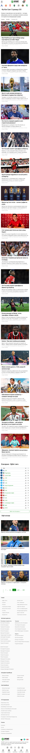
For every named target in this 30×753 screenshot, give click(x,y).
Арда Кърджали (9, 485)
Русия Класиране (4, 639)
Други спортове (20, 612)
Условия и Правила (5, 731)
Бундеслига (4, 614)
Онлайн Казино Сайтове (6, 710)
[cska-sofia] (6, 5)
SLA (6, 488)
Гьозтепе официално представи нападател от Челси (14, 66)
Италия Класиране (5, 630)
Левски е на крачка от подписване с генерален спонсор (13, 583)
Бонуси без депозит (5, 704)
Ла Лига (4, 610)
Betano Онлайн (5, 675)
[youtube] (11, 747)
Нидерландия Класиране (6, 635)
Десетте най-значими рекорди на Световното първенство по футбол (12, 94)
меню (2, 2)
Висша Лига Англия (6, 608)
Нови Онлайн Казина (5, 712)
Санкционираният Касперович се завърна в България (12, 548)
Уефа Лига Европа (21, 606)
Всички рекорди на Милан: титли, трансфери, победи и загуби (12, 314)
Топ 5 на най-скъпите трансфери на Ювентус (15, 149)
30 (25, 470)
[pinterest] (22, 747)
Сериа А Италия (5, 612)
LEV (6, 470)
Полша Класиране (4, 665)
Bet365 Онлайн (5, 681)
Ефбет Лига (4, 600)
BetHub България (6, 694)
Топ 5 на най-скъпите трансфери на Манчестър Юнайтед (12, 286)
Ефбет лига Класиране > (15, 511)
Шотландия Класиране (5, 637)
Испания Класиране (5, 628)
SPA (6, 497)
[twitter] (18, 747)
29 (25, 480)
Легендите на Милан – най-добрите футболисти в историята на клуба (12, 423)
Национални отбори (6, 606)
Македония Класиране (5, 658)
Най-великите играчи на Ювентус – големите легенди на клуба (12, 395)
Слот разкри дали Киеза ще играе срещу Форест (14, 231)
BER (6, 505)
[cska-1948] (10, 5)
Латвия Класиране (5, 654)
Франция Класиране (5, 633)
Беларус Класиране (19, 639)
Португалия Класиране (6, 641)
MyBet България (20, 696)
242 (10, 590)
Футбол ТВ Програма (5, 718)
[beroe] (27, 5)
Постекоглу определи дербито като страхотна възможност (12, 122)
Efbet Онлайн (5, 677)
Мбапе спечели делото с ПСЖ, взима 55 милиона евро (13, 368)
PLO (6, 480)
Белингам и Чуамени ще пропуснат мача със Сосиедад (15, 259)
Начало (3, 19)
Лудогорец (7, 473)
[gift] (24, 2)
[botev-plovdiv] (23, 5)
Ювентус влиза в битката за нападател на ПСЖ (13, 532)
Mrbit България (5, 690)
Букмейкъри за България (6, 706)
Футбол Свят (20, 600)
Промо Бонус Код (5, 702)
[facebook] (7, 747)
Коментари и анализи (21, 614)
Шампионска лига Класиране (21, 622)
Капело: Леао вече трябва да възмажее (13, 341)
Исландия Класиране (5, 648)
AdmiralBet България (21, 690)
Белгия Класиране (19, 637)
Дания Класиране (4, 646)
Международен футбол (22, 610)
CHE (6, 483)
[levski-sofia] (2, 5)
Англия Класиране (4, 624)
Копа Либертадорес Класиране (21, 630)
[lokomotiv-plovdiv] (18, 5)
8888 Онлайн (20, 677)
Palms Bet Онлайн (6, 679)
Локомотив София (9, 493)
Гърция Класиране (19, 643)
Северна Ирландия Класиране (7, 669)
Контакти (3, 725)
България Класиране (5, 622)
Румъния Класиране (5, 667)
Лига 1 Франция (20, 602)
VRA (6, 490)
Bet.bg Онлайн (20, 679)
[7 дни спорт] (15, 1)
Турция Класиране (5, 643)
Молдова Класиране (5, 661)
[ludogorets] (14, 5)
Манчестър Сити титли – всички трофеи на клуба (14, 203)
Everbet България (21, 688)
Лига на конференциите (22, 608)
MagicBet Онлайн (6, 692)
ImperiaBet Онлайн (21, 692)
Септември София (9, 502)
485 (23, 590)
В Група (4, 604)
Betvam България (6, 688)
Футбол (7, 19)
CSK (6, 478)
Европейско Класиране (20, 626)
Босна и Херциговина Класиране (22, 641)
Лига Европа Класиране (20, 624)
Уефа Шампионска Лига (22, 604)
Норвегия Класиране (5, 663)
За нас (2, 727)
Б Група (4, 602)
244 (18, 590)
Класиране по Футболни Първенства (9, 716)
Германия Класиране (5, 626)
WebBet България (21, 694)
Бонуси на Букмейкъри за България (8, 708)
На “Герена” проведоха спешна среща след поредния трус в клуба (12, 566)
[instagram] (15, 747)
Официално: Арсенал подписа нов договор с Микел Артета (15, 451)
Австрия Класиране (19, 635)
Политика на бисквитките (6, 733)
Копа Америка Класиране (20, 628)
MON (6, 507)
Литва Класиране (4, 656)
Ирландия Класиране (5, 650)
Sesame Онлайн (20, 675)
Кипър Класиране (4, 652)
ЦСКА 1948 (8, 475)
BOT (6, 495)
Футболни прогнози (5, 714)
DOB (6, 500)
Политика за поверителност (7, 729)
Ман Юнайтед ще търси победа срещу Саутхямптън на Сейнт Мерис (13, 39)
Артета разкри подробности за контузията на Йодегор (14, 175)
